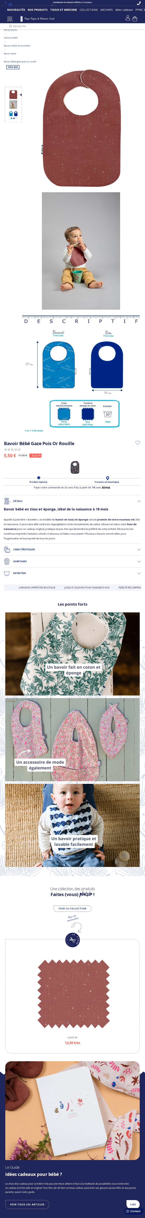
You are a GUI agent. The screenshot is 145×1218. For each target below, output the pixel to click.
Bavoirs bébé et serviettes (17, 45)
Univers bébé (11, 37)
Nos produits (10, 29)
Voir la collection (72, 908)
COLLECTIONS (89, 10)
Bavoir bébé (10, 53)
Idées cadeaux (124, 10)
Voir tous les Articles (27, 1204)
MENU (9, 21)
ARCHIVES (106, 10)
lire (133, 1204)
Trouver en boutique (106, 482)
